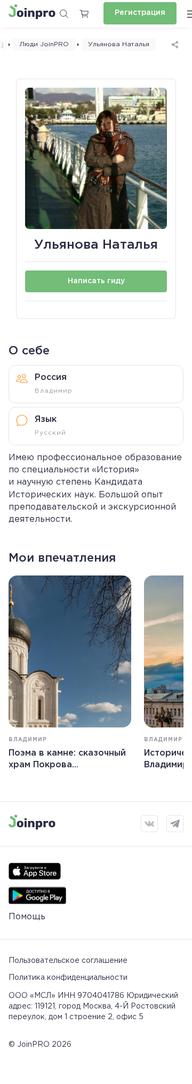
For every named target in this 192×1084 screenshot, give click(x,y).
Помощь (27, 917)
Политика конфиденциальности (68, 978)
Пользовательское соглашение (68, 961)
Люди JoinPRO (44, 44)
